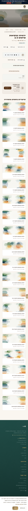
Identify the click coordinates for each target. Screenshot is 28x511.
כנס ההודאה (24, 469)
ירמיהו (7, 29)
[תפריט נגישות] (27, 296)
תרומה (25, 480)
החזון (25, 464)
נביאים (11, 29)
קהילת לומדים (23, 466)
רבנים (25, 450)
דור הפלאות (24, 471)
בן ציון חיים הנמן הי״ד (22, 440)
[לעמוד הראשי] (24, 427)
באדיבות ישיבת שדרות (14, 71)
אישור (15, 508)
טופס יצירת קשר (23, 478)
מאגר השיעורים (18, 29)
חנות (25, 458)
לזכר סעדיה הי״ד (21, 482)
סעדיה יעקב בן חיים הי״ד (21, 442)
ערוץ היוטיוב (22, 490)
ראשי (25, 29)
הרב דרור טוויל (20, 40)
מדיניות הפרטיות (19, 504)
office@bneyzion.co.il (20, 485)
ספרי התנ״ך (24, 455)
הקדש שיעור (20, 47)
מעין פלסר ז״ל (23, 444)
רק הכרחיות (22, 508)
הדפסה (4, 47)
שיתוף (11, 47)
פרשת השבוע (23, 453)
